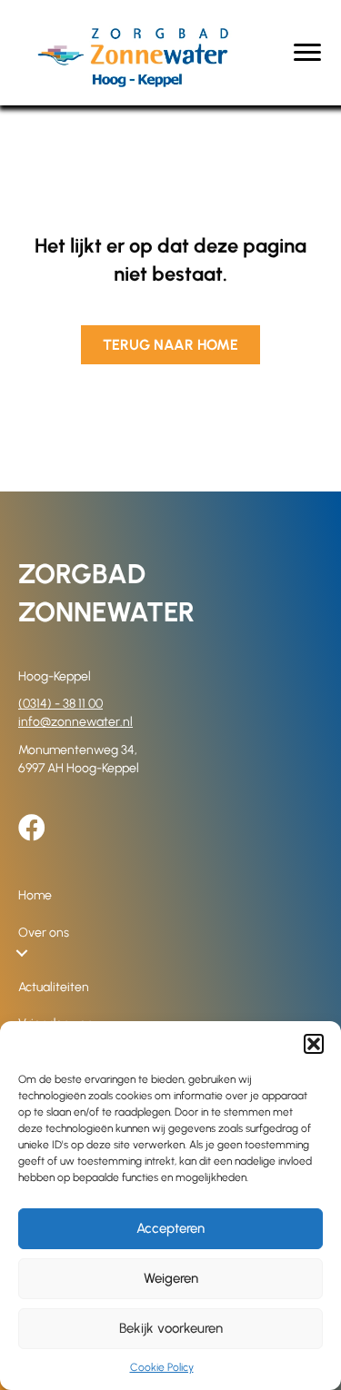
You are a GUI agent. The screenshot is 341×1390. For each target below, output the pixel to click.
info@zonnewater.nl (75, 722)
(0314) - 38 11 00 (60, 703)
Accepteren (170, 1228)
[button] (314, 1044)
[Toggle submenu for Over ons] (22, 953)
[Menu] (307, 52)
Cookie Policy (162, 1367)
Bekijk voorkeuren (171, 1328)
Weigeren (171, 1278)
